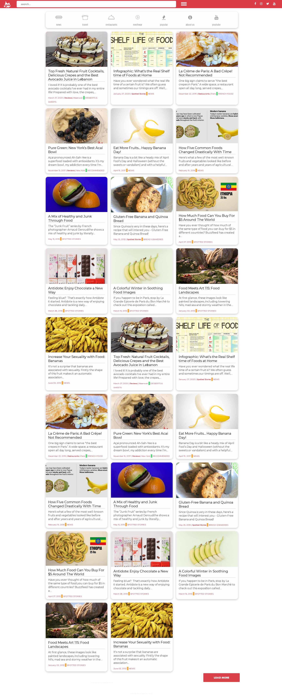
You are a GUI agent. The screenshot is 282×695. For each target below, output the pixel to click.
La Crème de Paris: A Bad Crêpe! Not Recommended (205, 73)
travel (85, 24)
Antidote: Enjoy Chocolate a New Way (75, 290)
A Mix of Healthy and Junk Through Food (70, 218)
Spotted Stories (139, 93)
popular (164, 24)
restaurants (111, 24)
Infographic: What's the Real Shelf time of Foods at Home (141, 73)
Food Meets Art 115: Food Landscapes (199, 290)
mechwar (137, 24)
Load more (221, 677)
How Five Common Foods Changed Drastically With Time (205, 150)
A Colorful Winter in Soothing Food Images (138, 290)
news (58, 24)
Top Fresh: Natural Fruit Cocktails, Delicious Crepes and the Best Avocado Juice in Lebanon (76, 75)
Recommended (95, 170)
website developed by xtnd (102, 682)
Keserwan (78, 98)
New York (80, 170)
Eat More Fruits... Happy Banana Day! (139, 150)
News (151, 93)
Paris (213, 93)
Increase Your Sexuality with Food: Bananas (76, 359)
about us (190, 24)
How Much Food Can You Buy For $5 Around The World (207, 217)
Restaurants (204, 93)
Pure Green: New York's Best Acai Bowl (75, 150)
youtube (216, 24)
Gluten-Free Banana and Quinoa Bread (140, 219)
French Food (225, 93)
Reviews (68, 98)
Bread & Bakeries (153, 239)
